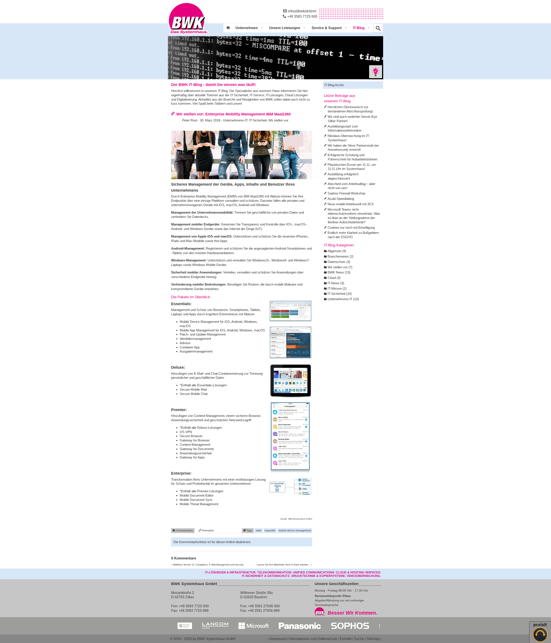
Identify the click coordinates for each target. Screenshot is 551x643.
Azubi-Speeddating (341, 198)
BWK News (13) (339, 272)
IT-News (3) (336, 283)
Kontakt (345, 639)
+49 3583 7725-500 (302, 16)
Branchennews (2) (340, 256)
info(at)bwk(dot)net (302, 11)
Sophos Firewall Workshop (346, 193)
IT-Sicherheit (258, 120)
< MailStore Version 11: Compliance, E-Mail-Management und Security (207, 564)
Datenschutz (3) (339, 262)
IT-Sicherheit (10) (340, 293)
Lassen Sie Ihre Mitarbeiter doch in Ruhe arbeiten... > (284, 564)
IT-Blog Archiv (334, 85)
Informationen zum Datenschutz (313, 639)
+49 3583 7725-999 (194, 610)
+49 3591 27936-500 (264, 606)
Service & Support (327, 28)
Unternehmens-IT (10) (343, 299)
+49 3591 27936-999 (264, 610)
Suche (359, 639)
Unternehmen (246, 28)
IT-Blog (359, 28)
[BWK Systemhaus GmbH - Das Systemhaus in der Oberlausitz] (188, 35)
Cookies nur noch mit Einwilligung (351, 227)
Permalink (207, 530)
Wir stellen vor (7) (340, 267)
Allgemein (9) (337, 251)
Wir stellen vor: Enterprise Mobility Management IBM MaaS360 (233, 114)
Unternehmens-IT (235, 120)
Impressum (278, 639)
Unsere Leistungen (284, 28)
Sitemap (373, 639)
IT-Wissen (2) (337, 288)
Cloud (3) (334, 278)
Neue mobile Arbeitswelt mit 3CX (351, 204)
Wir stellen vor (278, 120)
